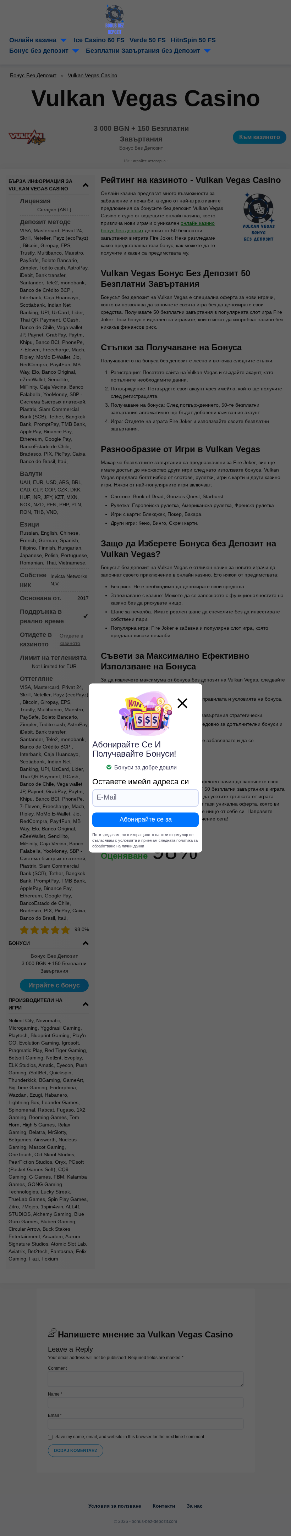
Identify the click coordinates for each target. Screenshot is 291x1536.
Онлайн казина (32, 40)
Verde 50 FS (148, 40)
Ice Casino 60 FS (99, 40)
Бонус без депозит (38, 50)
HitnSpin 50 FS (193, 40)
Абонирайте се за (146, 819)
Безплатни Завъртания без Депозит (143, 50)
